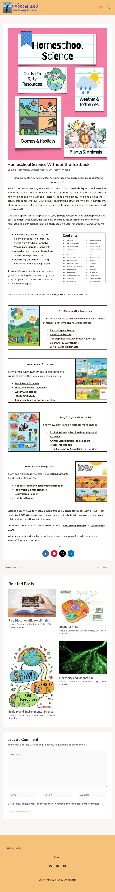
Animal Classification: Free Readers (70, 440)
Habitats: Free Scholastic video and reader (39, 485)
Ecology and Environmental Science (30, 711)
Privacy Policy (13, 848)
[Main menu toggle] (101, 7)
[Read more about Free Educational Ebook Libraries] (32, 603)
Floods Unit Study (25, 396)
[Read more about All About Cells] (83, 606)
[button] (108, 8)
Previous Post (13, 567)
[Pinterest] (64, 866)
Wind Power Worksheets (64, 347)
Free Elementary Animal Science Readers (73, 449)
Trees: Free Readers (61, 445)
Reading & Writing (38, 624)
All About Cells (68, 627)
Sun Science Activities (27, 383)
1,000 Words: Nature (61, 215)
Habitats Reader (24, 498)
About (57, 857)
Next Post (104, 567)
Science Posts (39, 169)
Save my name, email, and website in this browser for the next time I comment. (56, 803)
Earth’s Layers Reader (62, 330)
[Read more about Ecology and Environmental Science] (32, 674)
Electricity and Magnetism (76, 677)
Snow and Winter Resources (31, 387)
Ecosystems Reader (26, 494)
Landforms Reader (60, 334)
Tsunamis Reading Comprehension (35, 400)
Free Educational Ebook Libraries (29, 620)
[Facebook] (50, 866)
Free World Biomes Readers (31, 489)
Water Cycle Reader (26, 392)
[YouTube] (57, 866)
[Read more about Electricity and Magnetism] (83, 657)
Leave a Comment (18, 169)
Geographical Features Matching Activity (73, 338)
